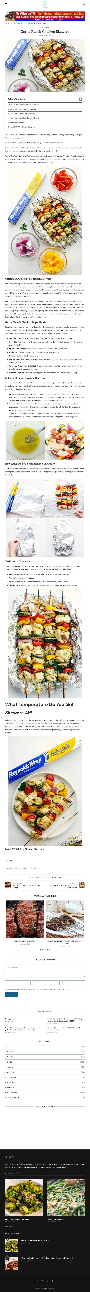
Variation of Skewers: (18, 122)
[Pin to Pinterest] (55, 877)
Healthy (46, 1067)
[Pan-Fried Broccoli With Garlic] (24, 1197)
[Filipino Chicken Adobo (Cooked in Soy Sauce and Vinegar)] (11, 1263)
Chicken (9, 869)
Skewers (33, 869)
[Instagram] (47, 1281)
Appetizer (46, 1057)
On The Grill (18, 23)
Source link (9, 860)
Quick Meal (46, 1082)
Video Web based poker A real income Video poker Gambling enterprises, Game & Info (22, 1029)
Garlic (17, 869)
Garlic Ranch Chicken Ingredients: (23, 109)
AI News (46, 1052)
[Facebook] (37, 1281)
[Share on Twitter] (52, 877)
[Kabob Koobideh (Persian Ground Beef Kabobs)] (65, 919)
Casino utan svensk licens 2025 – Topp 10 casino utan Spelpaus (63, 1029)
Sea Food (46, 1087)
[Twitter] (42, 1281)
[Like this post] (47, 877)
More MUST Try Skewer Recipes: (22, 127)
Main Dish (46, 1072)
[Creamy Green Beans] (66, 1197)
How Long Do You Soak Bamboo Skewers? (25, 118)
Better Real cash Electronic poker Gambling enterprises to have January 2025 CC (64, 1020)
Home (7, 23)
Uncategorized (46, 1097)
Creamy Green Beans (55, 1219)
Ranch (25, 869)
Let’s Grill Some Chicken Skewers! (23, 114)
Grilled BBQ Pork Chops (25, 941)
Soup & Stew (46, 1092)
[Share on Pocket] (57, 877)
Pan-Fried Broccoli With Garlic (17, 1219)
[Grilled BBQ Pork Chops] (25, 919)
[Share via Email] (60, 877)
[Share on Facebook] (50, 877)
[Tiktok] (52, 1281)
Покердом (9, 1019)
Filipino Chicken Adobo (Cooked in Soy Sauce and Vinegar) (47, 1258)
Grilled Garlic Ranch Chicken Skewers (23, 105)
